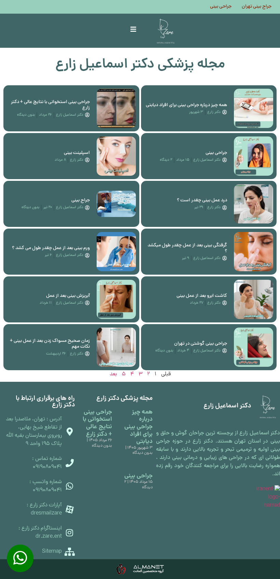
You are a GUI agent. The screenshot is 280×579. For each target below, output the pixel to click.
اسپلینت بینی (77, 153)
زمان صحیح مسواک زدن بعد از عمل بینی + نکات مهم (50, 343)
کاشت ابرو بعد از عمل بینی (202, 296)
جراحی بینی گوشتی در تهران (200, 343)
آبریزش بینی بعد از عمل (68, 296)
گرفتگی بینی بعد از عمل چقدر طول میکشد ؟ (187, 248)
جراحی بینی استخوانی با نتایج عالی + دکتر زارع (50, 105)
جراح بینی (80, 200)
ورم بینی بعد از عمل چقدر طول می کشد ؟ (51, 248)
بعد (113, 374)
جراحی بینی (221, 6)
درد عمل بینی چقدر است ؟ (202, 200)
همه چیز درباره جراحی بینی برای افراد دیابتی (186, 105)
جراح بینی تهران (256, 6)
